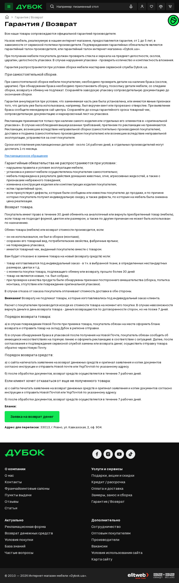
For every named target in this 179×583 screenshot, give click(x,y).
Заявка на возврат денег (32, 417)
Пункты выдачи (18, 495)
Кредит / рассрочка (108, 482)
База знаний (15, 546)
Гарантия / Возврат (108, 501)
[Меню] (9, 6)
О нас (9, 475)
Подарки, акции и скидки (112, 475)
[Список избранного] (151, 6)
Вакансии (99, 546)
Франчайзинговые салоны (27, 488)
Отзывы (11, 501)
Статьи (11, 508)
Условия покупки (19, 540)
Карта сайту (101, 559)
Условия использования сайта (116, 553)
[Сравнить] (161, 6)
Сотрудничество (106, 527)
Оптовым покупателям (111, 533)
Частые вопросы (19, 553)
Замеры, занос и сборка (111, 495)
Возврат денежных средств (29, 533)
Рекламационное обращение (26, 155)
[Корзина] (170, 6)
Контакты (13, 482)
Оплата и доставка (107, 488)
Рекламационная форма (25, 527)
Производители (105, 540)
